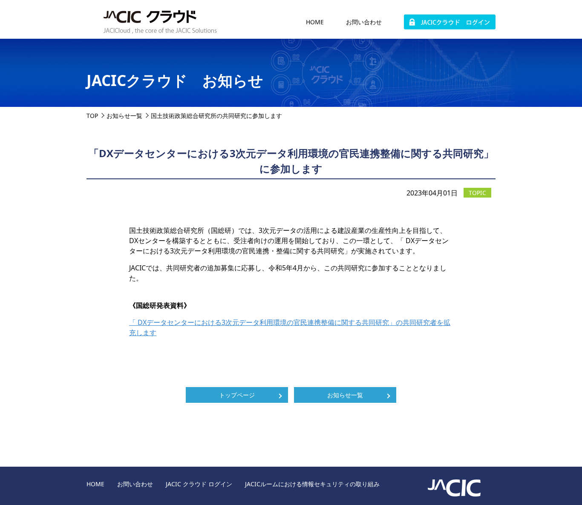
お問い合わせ (364, 22)
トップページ (237, 395)
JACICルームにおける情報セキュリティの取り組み (312, 484)
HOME (315, 22)
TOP (92, 116)
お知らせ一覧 (124, 116)
